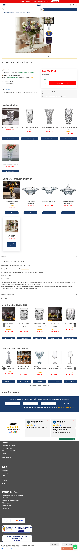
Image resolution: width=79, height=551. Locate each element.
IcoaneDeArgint (6, 457)
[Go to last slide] (48, 17)
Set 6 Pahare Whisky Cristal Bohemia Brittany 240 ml (39, 325)
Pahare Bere (5, 508)
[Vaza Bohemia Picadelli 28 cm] (33, 35)
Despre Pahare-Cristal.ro (9, 445)
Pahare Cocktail (6, 505)
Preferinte (54, 544)
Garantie (4, 480)
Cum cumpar (5, 473)
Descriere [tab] (3, 256)
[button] (49, 20)
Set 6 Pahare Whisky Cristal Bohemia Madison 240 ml (24, 325)
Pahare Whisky (6, 498)
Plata (3, 475)
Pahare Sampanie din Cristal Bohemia (12, 495)
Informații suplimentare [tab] (7, 294)
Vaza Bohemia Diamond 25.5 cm (10, 127)
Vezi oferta (55, 1)
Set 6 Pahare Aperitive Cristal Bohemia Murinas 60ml (24, 368)
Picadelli (8, 89)
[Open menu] (4, 5)
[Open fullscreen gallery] (52, 55)
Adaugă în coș (62, 83)
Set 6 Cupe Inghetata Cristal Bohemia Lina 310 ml (39, 368)
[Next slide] (48, 56)
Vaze (12, 12)
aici (32, 77)
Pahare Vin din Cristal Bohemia (10, 500)
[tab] (31, 55)
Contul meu (5, 470)
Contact (4, 453)
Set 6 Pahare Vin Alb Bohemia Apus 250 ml (55, 368)
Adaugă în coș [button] (10, 139)
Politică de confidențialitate (9, 451)
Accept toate (67, 548)
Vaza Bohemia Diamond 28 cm (10, 164)
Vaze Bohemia (25, 269)
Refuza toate (67, 544)
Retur (3, 483)
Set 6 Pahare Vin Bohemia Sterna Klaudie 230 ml (55, 325)
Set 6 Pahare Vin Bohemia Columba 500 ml (70, 368)
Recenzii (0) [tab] (4, 299)
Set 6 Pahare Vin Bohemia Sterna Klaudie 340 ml (8, 325)
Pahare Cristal (6, 12)
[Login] (70, 5)
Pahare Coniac (6, 503)
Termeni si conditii (7, 448)
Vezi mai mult (17, 94)
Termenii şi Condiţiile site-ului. (66, 407)
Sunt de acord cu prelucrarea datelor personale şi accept (49, 407)
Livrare (4, 478)
